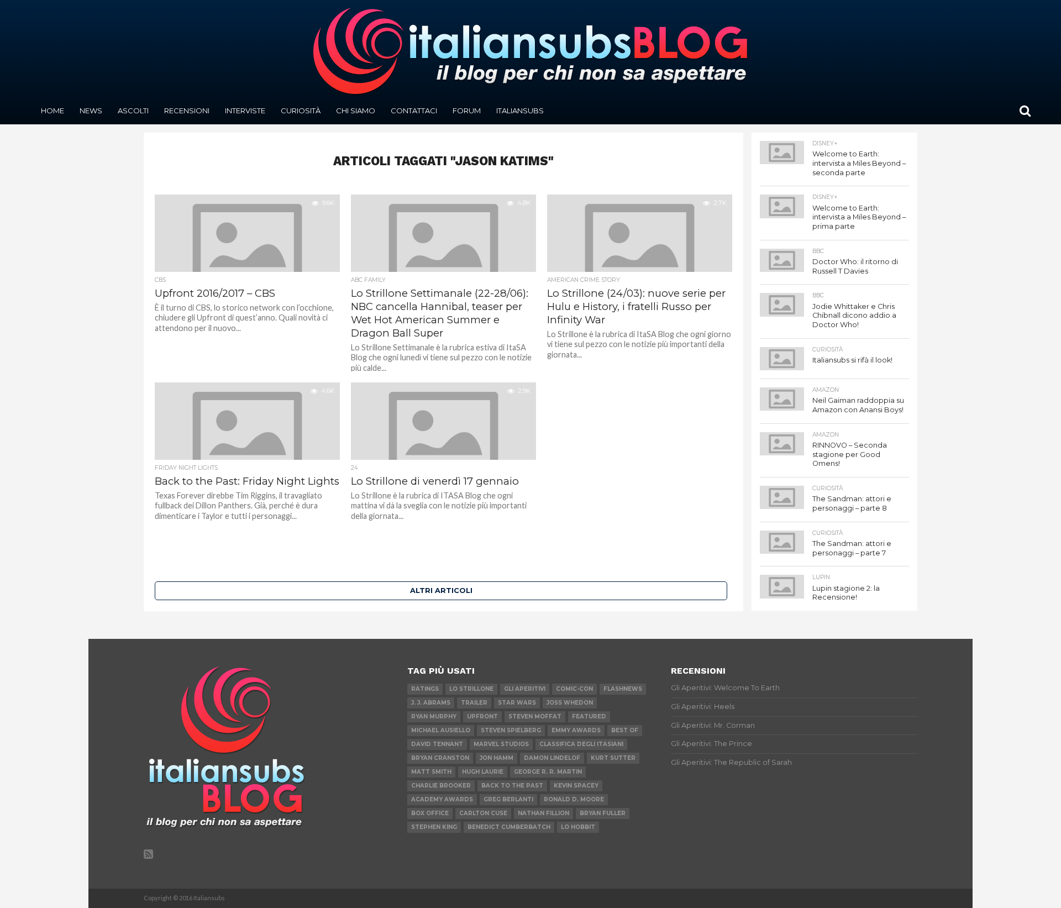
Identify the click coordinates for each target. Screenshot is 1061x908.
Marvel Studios (501, 744)
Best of (624, 730)
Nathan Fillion (543, 813)
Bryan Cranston (440, 758)
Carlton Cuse (483, 813)
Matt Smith (431, 771)
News (91, 110)
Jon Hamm (496, 758)
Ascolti (133, 110)
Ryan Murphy (433, 716)
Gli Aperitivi (524, 688)
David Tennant (437, 744)
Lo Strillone (471, 688)
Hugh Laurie (482, 771)
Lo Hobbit (578, 827)
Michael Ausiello (440, 730)
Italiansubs (520, 110)
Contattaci (414, 110)
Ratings (425, 688)
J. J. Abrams (430, 702)
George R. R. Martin (548, 771)
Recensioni (186, 110)
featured (589, 716)
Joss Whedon (570, 702)
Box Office (430, 813)
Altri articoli (441, 590)
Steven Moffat (534, 716)
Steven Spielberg (511, 730)
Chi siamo (355, 110)
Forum (467, 110)
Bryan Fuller (603, 813)
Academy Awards (442, 799)
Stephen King (434, 827)
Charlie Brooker (441, 785)
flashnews (622, 688)
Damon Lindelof (552, 758)
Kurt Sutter (613, 758)
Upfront (482, 716)
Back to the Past (512, 785)
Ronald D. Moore (574, 799)
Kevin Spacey (576, 785)
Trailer (474, 702)
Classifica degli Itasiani (581, 744)
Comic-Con (574, 688)
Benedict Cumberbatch (509, 827)
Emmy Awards (576, 730)
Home (52, 110)
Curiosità (301, 110)
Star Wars (517, 702)
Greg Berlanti (508, 799)
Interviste (245, 110)
